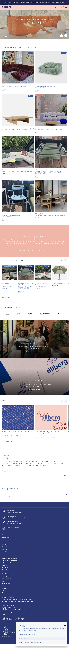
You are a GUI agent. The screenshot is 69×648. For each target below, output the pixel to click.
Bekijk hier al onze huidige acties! (29, 642)
